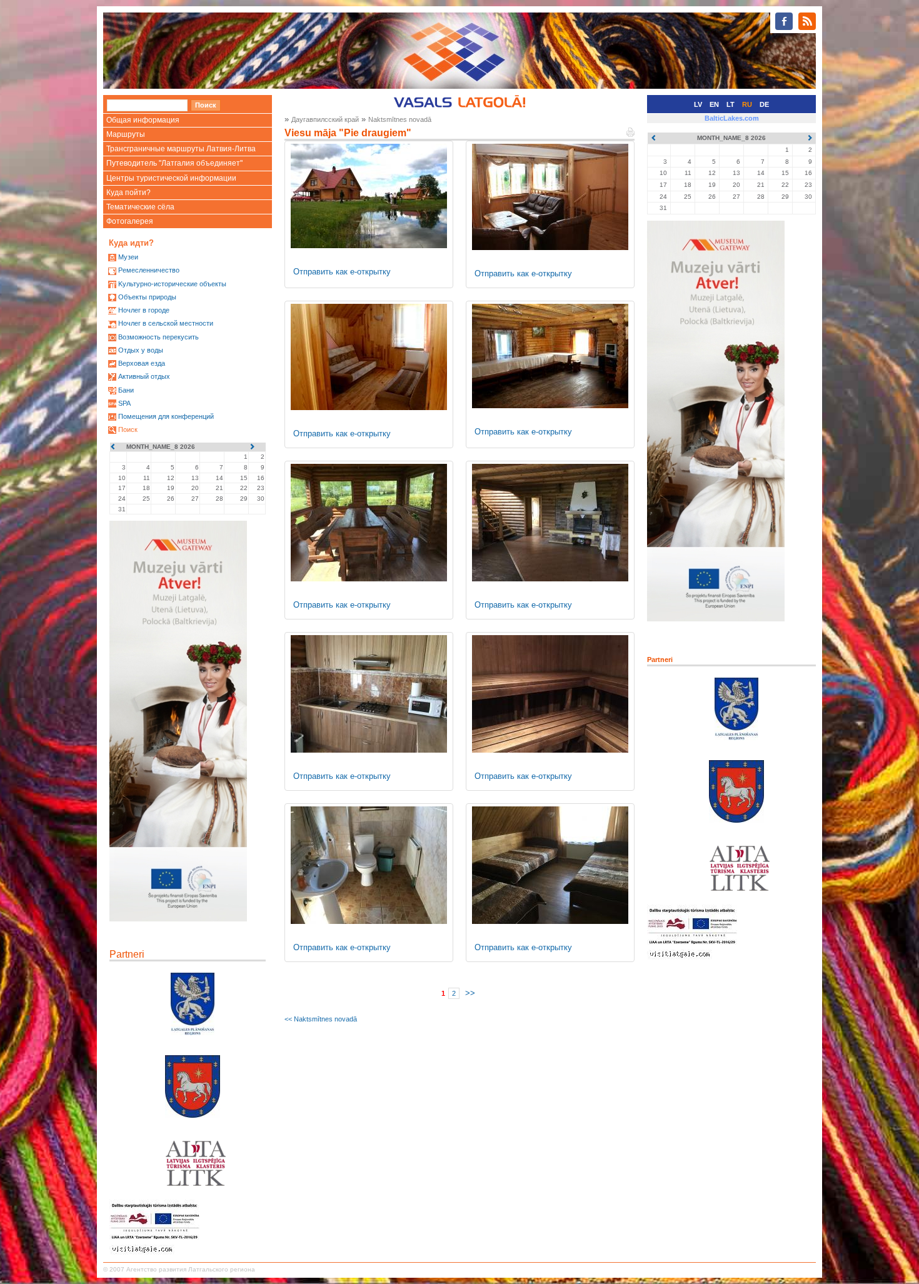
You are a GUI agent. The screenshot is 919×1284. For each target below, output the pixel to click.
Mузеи (128, 257)
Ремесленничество (148, 270)
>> (470, 993)
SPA (124, 403)
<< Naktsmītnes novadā (320, 1019)
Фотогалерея (129, 221)
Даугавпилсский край (325, 119)
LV (698, 104)
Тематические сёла (140, 207)
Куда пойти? (128, 192)
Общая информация (142, 120)
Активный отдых (144, 376)
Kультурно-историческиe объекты (172, 284)
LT (730, 104)
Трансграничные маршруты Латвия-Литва (181, 148)
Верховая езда (141, 363)
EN (714, 104)
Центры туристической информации (171, 178)
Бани (126, 390)
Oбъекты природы (147, 297)
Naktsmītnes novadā (399, 119)
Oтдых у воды (140, 350)
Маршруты (125, 134)
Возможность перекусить (158, 337)
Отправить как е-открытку (342, 271)
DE (764, 104)
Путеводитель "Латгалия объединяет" (174, 163)
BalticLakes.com (732, 118)
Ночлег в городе (143, 310)
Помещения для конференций (166, 416)
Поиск (128, 429)
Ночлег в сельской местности (165, 323)
